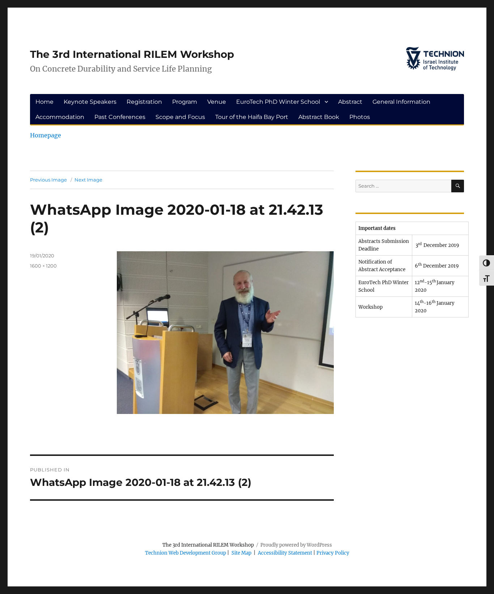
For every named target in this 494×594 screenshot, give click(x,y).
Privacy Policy (332, 553)
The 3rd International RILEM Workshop (132, 54)
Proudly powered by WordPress (296, 545)
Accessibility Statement (285, 553)
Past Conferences (119, 117)
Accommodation (59, 117)
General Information (401, 101)
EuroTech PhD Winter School (278, 101)
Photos (359, 117)
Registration (144, 101)
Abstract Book (318, 117)
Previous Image (48, 180)
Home (44, 101)
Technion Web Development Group (185, 553)
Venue (216, 101)
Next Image (88, 180)
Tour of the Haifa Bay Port (251, 117)
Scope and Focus (180, 117)
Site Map (241, 553)
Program (184, 101)
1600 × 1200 (43, 266)
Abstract (350, 101)
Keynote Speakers (90, 101)
